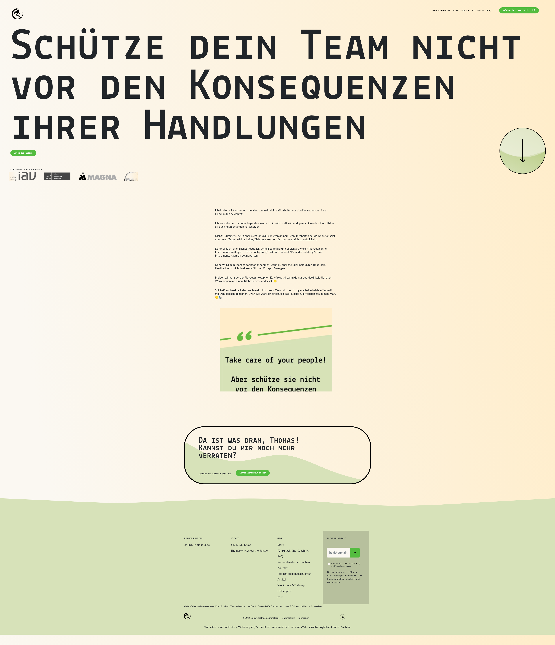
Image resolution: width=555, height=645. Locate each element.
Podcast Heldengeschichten (294, 573)
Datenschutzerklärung (351, 563)
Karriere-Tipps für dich (464, 10)
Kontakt (282, 568)
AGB (280, 596)
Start (281, 544)
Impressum (303, 617)
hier (347, 627)
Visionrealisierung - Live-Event (243, 606)
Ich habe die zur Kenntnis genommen (345, 564)
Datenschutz (288, 617)
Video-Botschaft (222, 606)
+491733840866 (241, 544)
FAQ (488, 10)
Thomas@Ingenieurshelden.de (249, 550)
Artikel (282, 579)
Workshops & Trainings (292, 585)
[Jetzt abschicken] (355, 552)
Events (480, 10)
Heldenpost (285, 591)
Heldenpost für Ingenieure (311, 606)
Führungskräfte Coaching (293, 550)
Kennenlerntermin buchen (294, 562)
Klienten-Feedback (441, 10)
